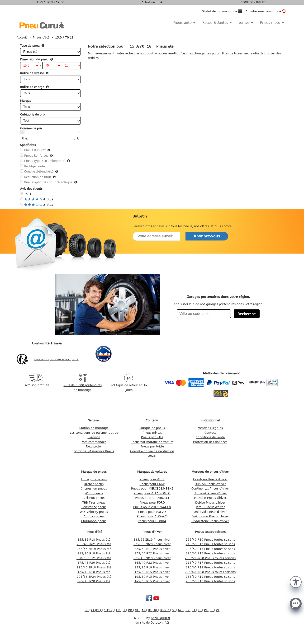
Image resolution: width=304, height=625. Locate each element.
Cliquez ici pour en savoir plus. (56, 359)
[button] (296, 581)
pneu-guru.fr (160, 618)
